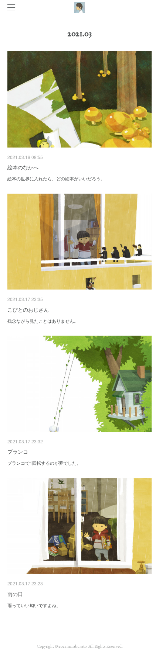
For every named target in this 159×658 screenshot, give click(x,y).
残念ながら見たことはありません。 (42, 321)
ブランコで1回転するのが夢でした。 (44, 463)
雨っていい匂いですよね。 (34, 605)
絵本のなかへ (22, 167)
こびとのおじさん (28, 309)
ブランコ (17, 451)
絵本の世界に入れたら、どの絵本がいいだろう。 (56, 178)
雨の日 (15, 594)
